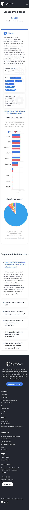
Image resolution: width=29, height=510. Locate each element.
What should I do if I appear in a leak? (15, 304)
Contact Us (7, 484)
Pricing (3, 411)
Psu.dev (11, 33)
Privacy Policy (5, 460)
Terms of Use (5, 457)
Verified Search (6, 439)
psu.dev (13, 69)
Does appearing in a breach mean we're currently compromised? (14, 334)
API (2, 405)
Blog (2, 447)
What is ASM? (5, 421)
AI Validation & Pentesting (9, 400)
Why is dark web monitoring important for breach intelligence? (14, 323)
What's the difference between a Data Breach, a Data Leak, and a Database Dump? (15, 264)
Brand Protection (6, 403)
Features (4, 394)
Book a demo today (14, 384)
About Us (4, 450)
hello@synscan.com (7, 479)
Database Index (6, 442)
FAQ (2, 414)
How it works (5, 397)
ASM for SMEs (5, 424)
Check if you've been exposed (10, 436)
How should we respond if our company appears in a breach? (15, 313)
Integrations (5, 408)
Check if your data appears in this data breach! (14, 112)
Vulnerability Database (8, 444)
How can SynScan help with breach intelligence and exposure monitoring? (14, 345)
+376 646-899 (5, 477)
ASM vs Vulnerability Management (11, 426)
